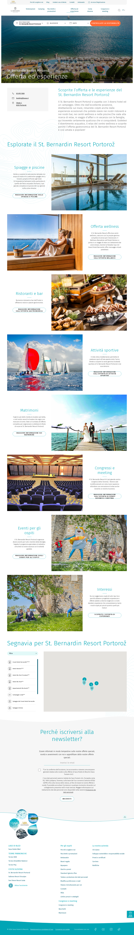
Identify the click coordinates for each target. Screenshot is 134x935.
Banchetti (62, 909)
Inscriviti (67, 799)
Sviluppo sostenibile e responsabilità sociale (108, 854)
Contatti (72, 2)
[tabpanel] (22, 681)
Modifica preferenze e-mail (70, 881)
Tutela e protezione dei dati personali (74, 877)
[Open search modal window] (119, 10)
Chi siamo (95, 850)
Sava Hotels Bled (14, 849)
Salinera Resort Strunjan (17, 876)
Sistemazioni (30, 9)
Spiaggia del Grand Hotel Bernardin (24, 701)
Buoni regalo (65, 861)
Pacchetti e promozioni (51, 10)
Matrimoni (62, 913)
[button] (92, 688)
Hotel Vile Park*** (18, 682)
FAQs (62, 893)
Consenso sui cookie (62, 929)
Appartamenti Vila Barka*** (21, 688)
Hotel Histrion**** (18, 668)
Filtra (11, 653)
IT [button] (123, 10)
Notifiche (95, 865)
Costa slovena (90, 10)
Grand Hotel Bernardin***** (21, 662)
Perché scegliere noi (36, 2)
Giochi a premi (66, 869)
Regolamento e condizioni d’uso (41, 929)
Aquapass (64, 865)
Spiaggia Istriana (18, 708)
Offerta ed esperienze (74, 10)
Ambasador (81, 2)
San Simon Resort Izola (16, 880)
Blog (47, 2)
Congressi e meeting (105, 10)
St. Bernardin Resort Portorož (19, 873)
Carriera (95, 861)
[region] (22, 685)
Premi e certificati (98, 858)
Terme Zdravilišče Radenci (17, 861)
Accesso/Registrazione (98, 2)
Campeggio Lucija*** (19, 695)
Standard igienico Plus (69, 873)
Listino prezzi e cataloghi (70, 897)
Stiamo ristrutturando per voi (71, 885)
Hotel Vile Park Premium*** (21, 675)
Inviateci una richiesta (59, 2)
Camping (41, 9)
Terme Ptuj (12, 865)
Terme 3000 (12, 857)
